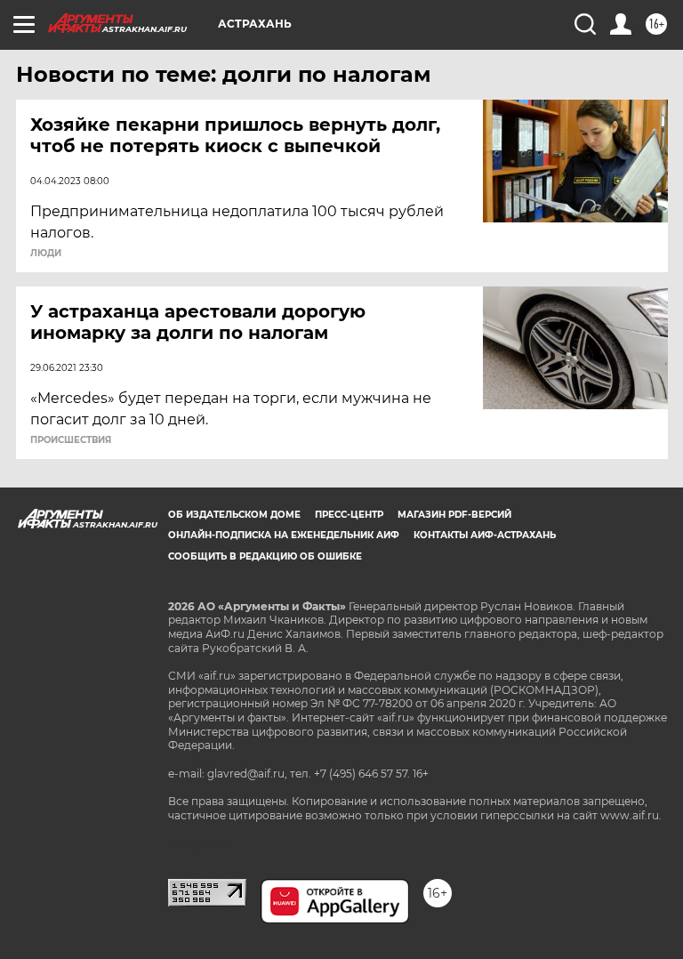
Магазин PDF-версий (454, 514)
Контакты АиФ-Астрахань (485, 535)
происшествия (70, 440)
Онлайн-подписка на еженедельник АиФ (283, 535)
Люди (45, 253)
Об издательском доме (234, 514)
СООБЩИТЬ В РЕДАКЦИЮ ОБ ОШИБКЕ (265, 556)
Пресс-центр (349, 514)
